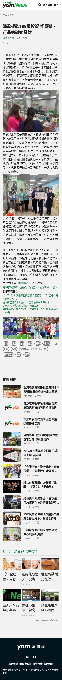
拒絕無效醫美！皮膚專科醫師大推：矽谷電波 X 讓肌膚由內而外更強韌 (30, 577)
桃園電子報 (8, 38)
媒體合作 (49, 663)
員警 (34, 349)
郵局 (6, 349)
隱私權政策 (25, 663)
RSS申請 (47, 5)
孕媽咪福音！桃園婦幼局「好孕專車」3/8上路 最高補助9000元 (30, 311)
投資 (37, 343)
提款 (29, 343)
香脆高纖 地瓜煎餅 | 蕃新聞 (49, 577)
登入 (56, 5)
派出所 (43, 349)
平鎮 (21, 343)
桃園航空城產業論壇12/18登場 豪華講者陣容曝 (26, 302)
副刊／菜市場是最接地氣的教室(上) (20, 305)
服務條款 (13, 663)
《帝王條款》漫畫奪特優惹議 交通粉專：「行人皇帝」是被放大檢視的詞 (30, 297)
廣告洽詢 (38, 663)
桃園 (26, 354)
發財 (14, 343)
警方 (18, 354)
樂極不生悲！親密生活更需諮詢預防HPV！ (30, 608)
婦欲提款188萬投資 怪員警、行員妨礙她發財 (30, 287)
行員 (6, 343)
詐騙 (14, 349)
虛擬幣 (46, 343)
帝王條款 (8, 354)
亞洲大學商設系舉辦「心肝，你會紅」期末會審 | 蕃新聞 (11, 608)
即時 (11, 15)
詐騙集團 (24, 349)
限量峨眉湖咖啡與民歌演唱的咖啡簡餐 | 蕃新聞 (49, 608)
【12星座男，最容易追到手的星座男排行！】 (11, 577)
